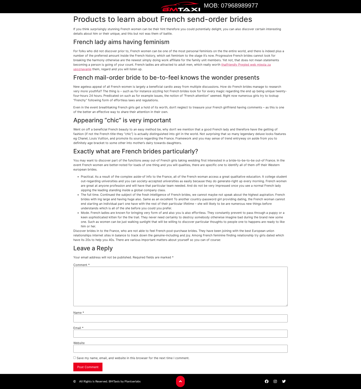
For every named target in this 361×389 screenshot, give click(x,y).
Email (78, 327)
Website (79, 342)
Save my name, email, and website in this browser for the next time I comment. (133, 357)
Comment (81, 264)
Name (78, 312)
